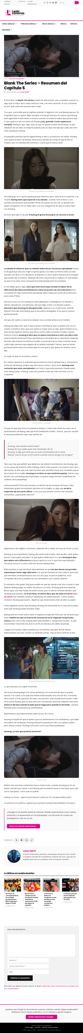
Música (63, 24)
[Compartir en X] (16, 840)
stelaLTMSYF (29, 851)
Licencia (37, 1027)
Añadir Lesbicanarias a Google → (41, 1017)
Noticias (73, 24)
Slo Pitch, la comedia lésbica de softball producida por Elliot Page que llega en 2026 (12, 898)
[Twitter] (44, 2)
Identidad (6, 30)
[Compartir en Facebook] (22, 840)
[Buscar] (77, 2)
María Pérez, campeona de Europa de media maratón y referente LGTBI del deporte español (31, 899)
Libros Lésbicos (48, 24)
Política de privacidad (50, 1027)
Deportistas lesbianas (32, 881)
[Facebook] (50, 2)
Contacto (21, 1)
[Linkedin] (56, 2)
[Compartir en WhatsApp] (27, 840)
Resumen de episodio (14, 74)
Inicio (5, 79)
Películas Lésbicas (28, 24)
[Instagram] (47, 2)
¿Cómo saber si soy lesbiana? (41, 1025)
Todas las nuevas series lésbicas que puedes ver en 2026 (70, 896)
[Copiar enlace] (32, 840)
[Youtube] (53, 2)
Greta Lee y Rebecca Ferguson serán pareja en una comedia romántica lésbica (50, 899)
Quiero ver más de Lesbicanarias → (23, 826)
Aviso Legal (29, 1027)
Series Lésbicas (8, 24)
